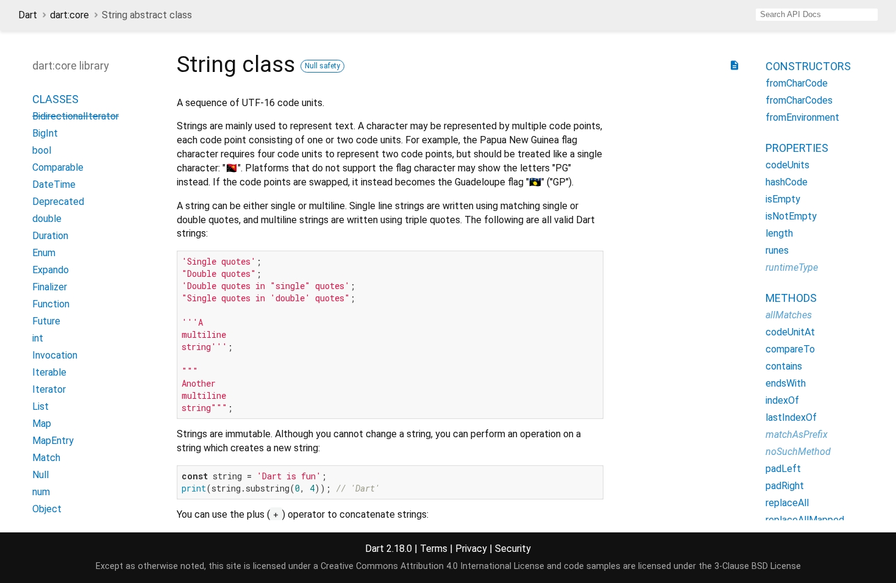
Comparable (58, 167)
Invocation (54, 355)
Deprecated (58, 201)
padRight (785, 486)
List (40, 406)
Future (46, 321)
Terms (433, 548)
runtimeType (792, 267)
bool (41, 150)
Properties (797, 147)
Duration (50, 235)
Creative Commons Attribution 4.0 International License (432, 566)
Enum (43, 253)
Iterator (49, 389)
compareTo (790, 349)
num (41, 492)
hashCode (787, 182)
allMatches (789, 315)
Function (50, 304)
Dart (27, 15)
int (37, 338)
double (47, 218)
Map (41, 423)
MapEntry (53, 440)
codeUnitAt (790, 332)
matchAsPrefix (797, 434)
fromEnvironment (802, 117)
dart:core (69, 15)
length (779, 233)
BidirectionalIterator (75, 116)
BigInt (45, 133)
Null (40, 475)
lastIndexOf (791, 417)
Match (46, 457)
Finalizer (49, 287)
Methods (791, 298)
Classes (55, 99)
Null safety (322, 66)
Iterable (49, 372)
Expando (50, 270)
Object (47, 509)
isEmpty (783, 199)
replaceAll (787, 503)
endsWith (786, 383)
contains (784, 366)
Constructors (808, 66)
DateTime (54, 184)
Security (513, 548)
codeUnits (787, 165)
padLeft (783, 468)
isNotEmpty (791, 216)
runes (777, 250)
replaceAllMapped (805, 520)
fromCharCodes (799, 100)
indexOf (782, 400)
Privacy (471, 548)
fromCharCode (797, 83)
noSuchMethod (798, 451)
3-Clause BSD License (757, 566)
